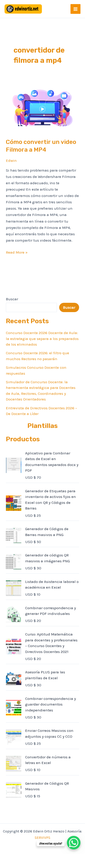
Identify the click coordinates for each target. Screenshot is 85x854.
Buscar (12, 299)
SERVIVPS (42, 837)
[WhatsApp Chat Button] (73, 842)
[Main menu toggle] (75, 9)
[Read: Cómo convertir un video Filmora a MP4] (42, 107)
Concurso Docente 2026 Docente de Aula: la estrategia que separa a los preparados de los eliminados (42, 338)
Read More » (17, 252)
